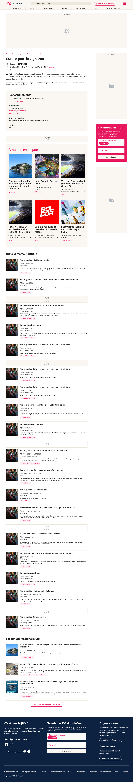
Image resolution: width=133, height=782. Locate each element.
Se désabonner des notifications (86, 772)
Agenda (64, 8)
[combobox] (111, 142)
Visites (42, 54)
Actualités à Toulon (26, 696)
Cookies (43, 772)
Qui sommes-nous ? (11, 772)
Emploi (116, 772)
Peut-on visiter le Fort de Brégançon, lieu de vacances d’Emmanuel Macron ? (50, 646)
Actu (96, 8)
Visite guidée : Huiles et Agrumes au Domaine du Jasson (45, 450)
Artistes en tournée (113, 8)
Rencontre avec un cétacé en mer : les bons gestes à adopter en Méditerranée (49, 682)
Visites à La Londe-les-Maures (30, 463)
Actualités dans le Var (27, 657)
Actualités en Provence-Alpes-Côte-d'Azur (34, 675)
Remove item (107, 143)
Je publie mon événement (110, 740)
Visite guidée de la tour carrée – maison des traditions (45, 345)
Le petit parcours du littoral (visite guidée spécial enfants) (46, 553)
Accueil (8, 54)
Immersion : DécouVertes (31, 325)
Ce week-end (48, 8)
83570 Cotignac (18, 101)
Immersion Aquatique (30, 573)
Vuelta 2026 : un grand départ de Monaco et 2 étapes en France (49, 664)
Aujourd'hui (17, 8)
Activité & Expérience (32, 54)
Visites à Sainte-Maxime (28, 318)
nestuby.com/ (14, 113)
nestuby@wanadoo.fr (17, 111)
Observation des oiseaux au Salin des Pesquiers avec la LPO (48, 508)
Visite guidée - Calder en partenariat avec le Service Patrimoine (49, 279)
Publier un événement (106, 4)
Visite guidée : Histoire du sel (33, 490)
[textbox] (109, 143)
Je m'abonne (111, 157)
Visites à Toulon (25, 273)
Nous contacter (105, 772)
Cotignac (18, 3)
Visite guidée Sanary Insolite (33, 617)
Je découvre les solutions (110, 758)
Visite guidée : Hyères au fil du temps (37, 591)
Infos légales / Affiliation (29, 772)
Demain (32, 8)
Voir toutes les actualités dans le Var (46, 704)
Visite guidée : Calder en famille (34, 260)
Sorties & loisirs (81, 8)
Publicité (125, 772)
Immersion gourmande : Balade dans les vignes (42, 305)
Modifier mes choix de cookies (60, 772)
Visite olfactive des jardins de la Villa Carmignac (42, 405)
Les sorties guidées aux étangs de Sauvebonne (41, 470)
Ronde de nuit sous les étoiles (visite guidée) (40, 534)
